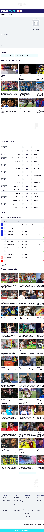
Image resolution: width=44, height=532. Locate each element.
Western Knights (10, 244)
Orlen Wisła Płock (17, 510)
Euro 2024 (4, 497)
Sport (5, 16)
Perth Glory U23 (10, 254)
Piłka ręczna (17, 507)
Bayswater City (10, 224)
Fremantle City (10, 237)
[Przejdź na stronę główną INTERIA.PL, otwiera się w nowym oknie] (4, 11)
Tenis (26, 507)
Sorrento (9, 247)
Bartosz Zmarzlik (16, 503)
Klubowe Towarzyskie (6, 55)
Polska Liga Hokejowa (6, 512)
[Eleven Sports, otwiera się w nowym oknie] (19, 11)
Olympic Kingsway (11, 228)
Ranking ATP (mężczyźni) (29, 510)
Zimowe (27, 495)
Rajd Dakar (38, 510)
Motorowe (39, 507)
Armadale (9, 257)
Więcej (26, 473)
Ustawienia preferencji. (38, 526)
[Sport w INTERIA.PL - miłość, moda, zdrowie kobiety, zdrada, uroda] (12, 11)
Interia (2, 16)
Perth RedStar (10, 231)
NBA (37, 497)
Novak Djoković (27, 516)
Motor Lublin (16, 504)
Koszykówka (40, 495)
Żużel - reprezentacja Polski (18, 501)
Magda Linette (27, 512)
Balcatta (9, 261)
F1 (36, 509)
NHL (3, 509)
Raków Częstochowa (6, 500)
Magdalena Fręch (28, 513)
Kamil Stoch (27, 498)
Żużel (15, 495)
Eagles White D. (10, 251)
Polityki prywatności (31, 526)
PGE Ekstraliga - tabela (17, 500)
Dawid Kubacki (27, 497)
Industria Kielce (16, 512)
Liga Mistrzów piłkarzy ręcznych (19, 509)
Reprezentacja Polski (6, 510)
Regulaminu (24, 526)
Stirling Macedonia (11, 241)
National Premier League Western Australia (25, 55)
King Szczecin (38, 500)
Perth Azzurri (10, 234)
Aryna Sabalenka (28, 514)
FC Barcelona (5, 503)
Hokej (4, 507)
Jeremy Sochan (38, 498)
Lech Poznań (5, 501)
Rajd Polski (38, 512)
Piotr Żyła (26, 500)
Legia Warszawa (5, 498)
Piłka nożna (9, 16)
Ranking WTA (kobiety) (29, 509)
